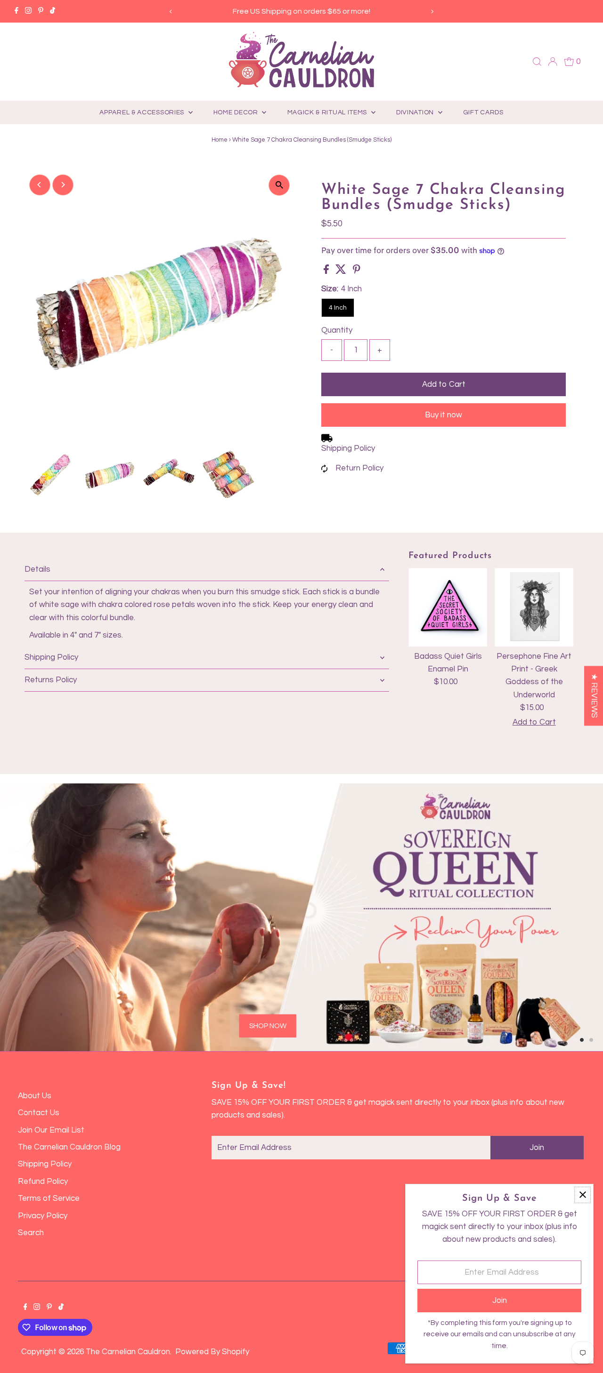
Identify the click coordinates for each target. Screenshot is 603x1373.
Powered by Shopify (212, 1352)
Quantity (336, 330)
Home (220, 139)
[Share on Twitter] (341, 271)
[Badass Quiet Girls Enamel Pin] (447, 607)
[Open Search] (537, 61)
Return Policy (359, 468)
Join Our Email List (51, 1130)
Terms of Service (49, 1198)
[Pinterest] (41, 11)
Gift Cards (483, 112)
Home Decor (236, 112)
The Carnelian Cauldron (128, 1352)
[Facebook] (16, 11)
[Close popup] (582, 1195)
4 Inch (338, 307)
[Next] (431, 11)
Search (31, 1233)
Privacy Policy (42, 1216)
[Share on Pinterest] (356, 271)
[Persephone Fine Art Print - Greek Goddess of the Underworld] (534, 607)
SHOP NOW (267, 1025)
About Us (34, 1096)
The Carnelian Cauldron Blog (69, 1147)
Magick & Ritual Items (328, 112)
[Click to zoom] (279, 185)
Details (37, 569)
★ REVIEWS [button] (594, 695)
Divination (416, 112)
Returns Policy (50, 680)
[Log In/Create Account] (552, 61)
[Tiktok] (52, 11)
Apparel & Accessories (142, 112)
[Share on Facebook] (327, 271)
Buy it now (443, 415)
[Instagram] (28, 11)
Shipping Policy (348, 448)
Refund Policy (43, 1181)
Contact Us (38, 1113)
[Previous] (171, 11)
